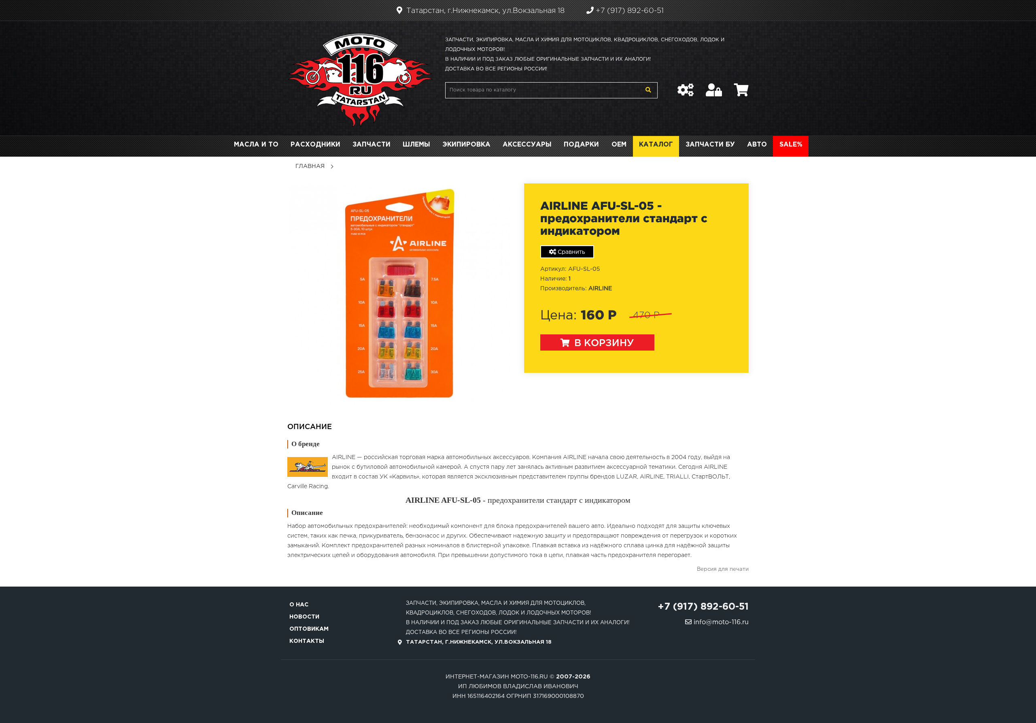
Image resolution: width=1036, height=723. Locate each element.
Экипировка (466, 145)
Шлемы (416, 145)
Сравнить (570, 252)
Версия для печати (723, 569)
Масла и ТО (256, 145)
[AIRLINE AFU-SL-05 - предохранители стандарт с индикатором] (399, 293)
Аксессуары (527, 145)
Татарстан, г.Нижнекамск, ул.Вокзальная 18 (484, 11)
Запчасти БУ (710, 145)
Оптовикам (309, 629)
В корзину (602, 343)
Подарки (581, 145)
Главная (310, 166)
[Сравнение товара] (685, 85)
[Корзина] (741, 85)
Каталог (656, 145)
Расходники (315, 145)
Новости (304, 617)
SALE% (790, 145)
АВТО (757, 145)
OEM (618, 145)
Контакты (306, 641)
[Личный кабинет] (714, 85)
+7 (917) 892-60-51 (629, 11)
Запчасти (371, 145)
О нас (298, 604)
